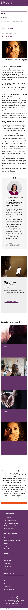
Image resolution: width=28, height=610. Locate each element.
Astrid (5, 411)
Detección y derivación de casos (12, 540)
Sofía (5, 379)
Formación (7, 537)
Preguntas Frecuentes (9, 546)
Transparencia (7, 566)
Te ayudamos (7, 517)
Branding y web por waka (14, 605)
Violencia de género (9, 528)
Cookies (20, 603)
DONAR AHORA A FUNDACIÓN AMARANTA (14, 503)
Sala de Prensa (7, 548)
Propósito (6, 580)
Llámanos (11, 307)
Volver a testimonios (8, 28)
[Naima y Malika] (14, 431)
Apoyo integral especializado (11, 523)
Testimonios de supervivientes (11, 525)
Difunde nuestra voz (9, 589)
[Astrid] (14, 399)
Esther (5, 346)
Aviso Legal (14, 603)
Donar (5, 583)
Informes (6, 543)
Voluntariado (7, 586)
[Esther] (14, 334)
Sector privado (7, 563)
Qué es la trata (7, 557)
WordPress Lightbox (5, 608)
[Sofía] (14, 367)
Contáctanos (11, 301)
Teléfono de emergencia (10, 520)
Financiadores (7, 560)
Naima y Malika (7, 443)
